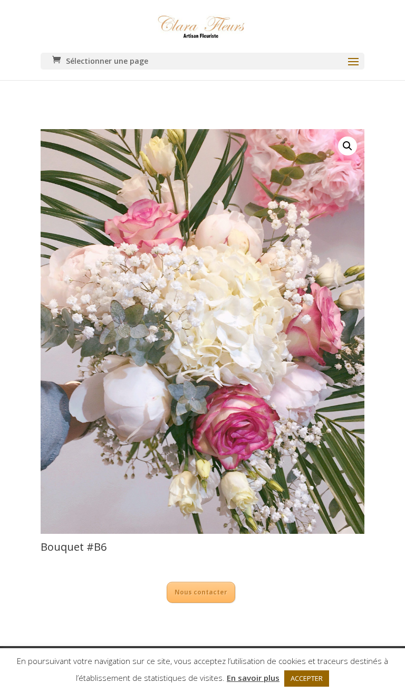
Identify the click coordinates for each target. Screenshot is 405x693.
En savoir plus (253, 677)
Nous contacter (201, 592)
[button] (347, 145)
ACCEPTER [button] (307, 678)
